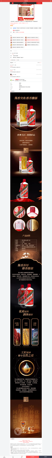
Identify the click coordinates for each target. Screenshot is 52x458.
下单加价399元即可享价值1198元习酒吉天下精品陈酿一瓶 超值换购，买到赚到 (27, 28)
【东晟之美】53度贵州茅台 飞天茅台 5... (18, 37)
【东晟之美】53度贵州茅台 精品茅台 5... (18, 42)
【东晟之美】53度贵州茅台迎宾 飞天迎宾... (33, 42)
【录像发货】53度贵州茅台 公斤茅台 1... (33, 44)
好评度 (39, 62)
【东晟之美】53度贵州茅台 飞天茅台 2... (18, 47)
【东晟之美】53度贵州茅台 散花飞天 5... (18, 44)
